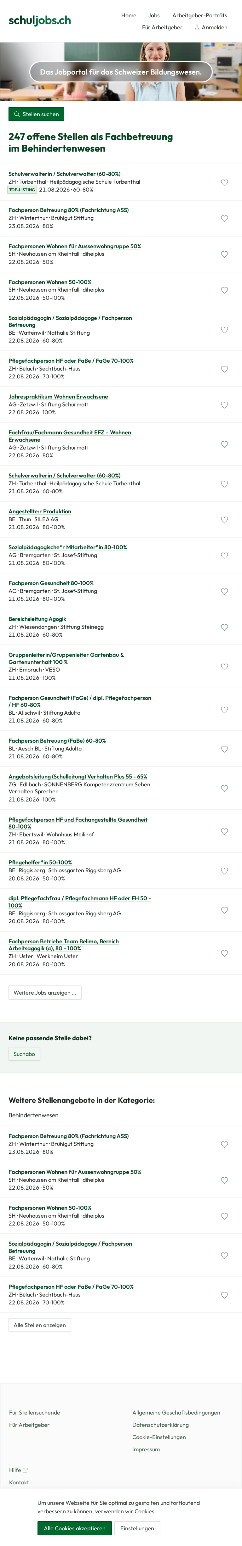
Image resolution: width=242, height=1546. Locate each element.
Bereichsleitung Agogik (37, 619)
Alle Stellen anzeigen (40, 1325)
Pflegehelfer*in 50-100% (40, 862)
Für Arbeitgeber (29, 1424)
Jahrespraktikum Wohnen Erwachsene (58, 396)
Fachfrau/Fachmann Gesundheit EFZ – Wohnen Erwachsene (70, 436)
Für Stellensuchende (34, 1412)
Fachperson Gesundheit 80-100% (51, 583)
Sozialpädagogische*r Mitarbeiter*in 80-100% (68, 547)
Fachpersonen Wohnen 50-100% (50, 282)
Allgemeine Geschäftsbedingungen (176, 1412)
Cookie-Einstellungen (159, 1437)
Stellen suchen (41, 114)
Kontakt (19, 1482)
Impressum (146, 1449)
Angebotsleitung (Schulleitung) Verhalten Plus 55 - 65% (78, 776)
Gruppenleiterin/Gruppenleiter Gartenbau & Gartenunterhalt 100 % (66, 658)
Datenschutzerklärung (160, 1424)
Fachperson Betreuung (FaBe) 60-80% (57, 740)
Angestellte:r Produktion (40, 511)
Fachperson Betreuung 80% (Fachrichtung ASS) (69, 210)
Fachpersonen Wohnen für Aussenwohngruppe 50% (75, 246)
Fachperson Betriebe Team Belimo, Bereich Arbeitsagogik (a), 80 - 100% (64, 945)
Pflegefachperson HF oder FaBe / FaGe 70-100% (71, 360)
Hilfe (15, 1470)
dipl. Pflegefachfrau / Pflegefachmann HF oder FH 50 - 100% (80, 902)
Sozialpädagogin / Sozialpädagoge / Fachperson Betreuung (70, 322)
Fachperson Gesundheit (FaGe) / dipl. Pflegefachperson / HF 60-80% (80, 702)
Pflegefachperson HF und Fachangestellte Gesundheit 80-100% (78, 823)
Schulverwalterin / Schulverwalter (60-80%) (64, 173)
